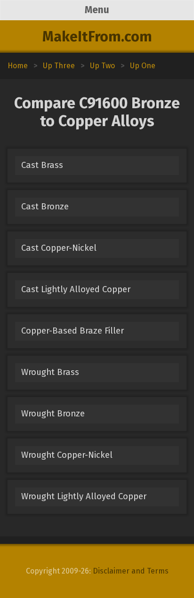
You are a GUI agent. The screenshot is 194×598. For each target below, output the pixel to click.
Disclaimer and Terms (131, 570)
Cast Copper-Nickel (59, 248)
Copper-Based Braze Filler (72, 331)
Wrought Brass (50, 372)
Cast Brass (42, 165)
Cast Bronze (45, 206)
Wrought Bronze (53, 413)
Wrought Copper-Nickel (67, 455)
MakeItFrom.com (97, 36)
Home (18, 65)
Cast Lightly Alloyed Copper (75, 289)
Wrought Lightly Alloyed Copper (83, 496)
